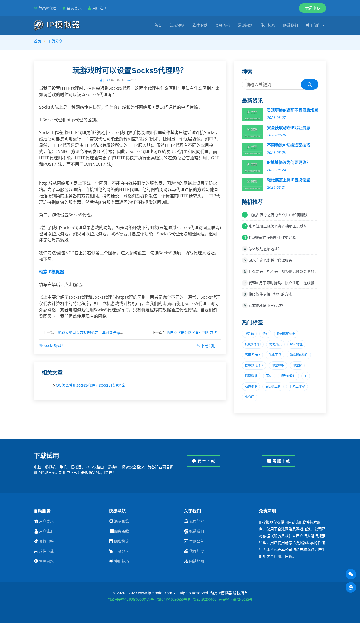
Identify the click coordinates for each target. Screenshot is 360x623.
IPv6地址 (296, 344)
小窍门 (249, 397)
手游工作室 (297, 386)
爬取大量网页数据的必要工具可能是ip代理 (93, 332)
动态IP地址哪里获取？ (267, 305)
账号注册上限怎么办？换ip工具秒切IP (279, 226)
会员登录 (74, 8)
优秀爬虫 (275, 344)
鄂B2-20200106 (204, 599)
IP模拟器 (62, 24)
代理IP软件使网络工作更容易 (272, 237)
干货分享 (55, 41)
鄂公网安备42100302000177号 (131, 599)
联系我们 (290, 25)
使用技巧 (267, 25)
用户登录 (46, 521)
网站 (269, 376)
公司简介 (196, 521)
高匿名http (252, 355)
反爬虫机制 (253, 344)
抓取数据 (251, 376)
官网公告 (196, 541)
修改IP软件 (288, 376)
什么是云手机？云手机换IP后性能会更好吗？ (285, 271)
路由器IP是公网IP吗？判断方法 (191, 332)
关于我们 (313, 25)
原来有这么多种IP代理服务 (270, 260)
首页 (158, 25)
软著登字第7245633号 (235, 599)
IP (305, 376)
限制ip (249, 333)
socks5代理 (53, 345)
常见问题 (245, 25)
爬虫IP (297, 365)
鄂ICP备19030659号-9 (173, 599)
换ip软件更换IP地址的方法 (270, 294)
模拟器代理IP (254, 365)
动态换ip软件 (299, 355)
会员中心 (312, 7)
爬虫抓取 (278, 365)
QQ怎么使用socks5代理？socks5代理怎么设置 (94, 385)
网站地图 (196, 561)
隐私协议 (121, 541)
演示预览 (177, 25)
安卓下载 (205, 461)
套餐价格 (222, 25)
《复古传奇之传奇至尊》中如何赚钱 (278, 214)
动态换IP (251, 386)
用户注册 (99, 8)
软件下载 (199, 25)
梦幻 (265, 333)
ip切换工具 (273, 386)
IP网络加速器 (286, 333)
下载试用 (208, 345)
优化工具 (275, 355)
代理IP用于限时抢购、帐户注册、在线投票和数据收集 (293, 282)
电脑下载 (280, 461)
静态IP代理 (47, 8)
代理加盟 (196, 551)
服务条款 (121, 531)
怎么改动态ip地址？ (265, 248)
